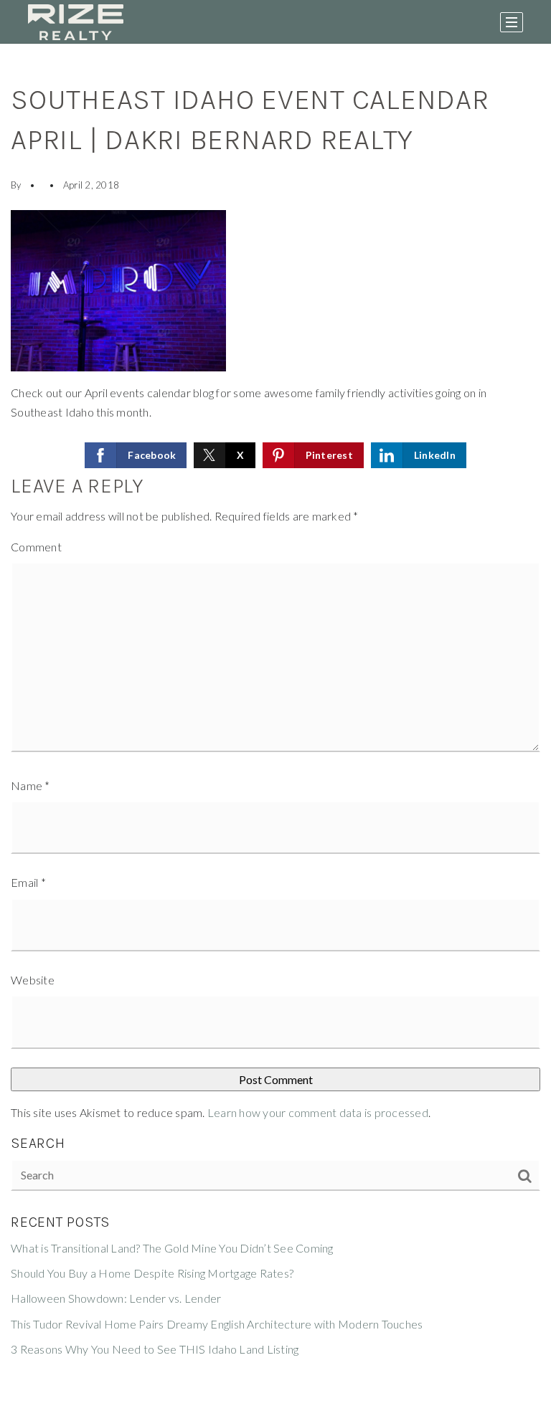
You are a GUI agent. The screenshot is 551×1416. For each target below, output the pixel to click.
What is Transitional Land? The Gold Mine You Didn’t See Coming (172, 1248)
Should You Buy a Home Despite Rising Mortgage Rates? (152, 1273)
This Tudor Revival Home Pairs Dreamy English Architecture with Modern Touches (217, 1324)
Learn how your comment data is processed (317, 1112)
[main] (275, 730)
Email (28, 882)
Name (30, 785)
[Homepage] (75, 22)
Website (33, 980)
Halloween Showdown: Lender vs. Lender (116, 1298)
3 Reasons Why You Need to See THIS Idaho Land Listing (154, 1349)
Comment (36, 546)
